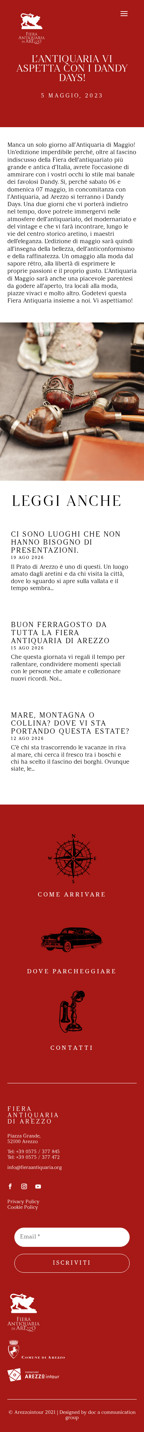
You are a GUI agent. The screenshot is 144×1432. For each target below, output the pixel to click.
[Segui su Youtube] (38, 1186)
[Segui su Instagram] (24, 1186)
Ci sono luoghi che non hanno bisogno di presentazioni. (66, 542)
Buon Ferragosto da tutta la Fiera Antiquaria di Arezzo (60, 633)
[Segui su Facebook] (10, 1186)
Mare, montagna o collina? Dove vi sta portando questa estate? (70, 723)
